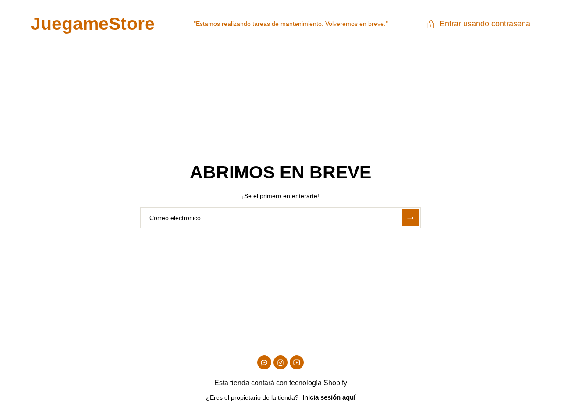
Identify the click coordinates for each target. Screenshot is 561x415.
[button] (478, 24)
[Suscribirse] (410, 217)
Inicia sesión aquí (328, 397)
